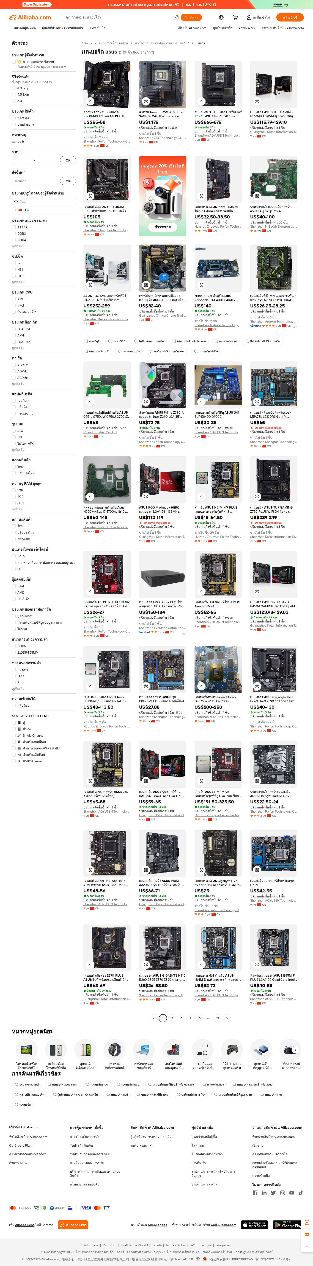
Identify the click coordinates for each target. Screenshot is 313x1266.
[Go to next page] (227, 1018)
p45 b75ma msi (29, 1084)
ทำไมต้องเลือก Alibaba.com (28, 1137)
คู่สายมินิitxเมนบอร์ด (31, 1094)
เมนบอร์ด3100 (99, 1084)
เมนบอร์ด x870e (208, 351)
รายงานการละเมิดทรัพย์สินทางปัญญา (213, 1173)
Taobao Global (175, 1245)
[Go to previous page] (154, 1018)
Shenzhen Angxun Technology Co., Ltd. (274, 321)
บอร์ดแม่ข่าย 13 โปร (193, 1094)
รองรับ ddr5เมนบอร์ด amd (169, 351)
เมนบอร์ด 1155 (274, 1094)
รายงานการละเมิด (204, 1184)
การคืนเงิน (199, 1163)
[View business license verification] (198, 1259)
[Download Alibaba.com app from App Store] (254, 1224)
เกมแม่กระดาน (228, 341)
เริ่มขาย (257, 1145)
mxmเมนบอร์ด (131, 351)
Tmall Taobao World (134, 1245)
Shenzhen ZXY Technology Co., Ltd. (163, 138)
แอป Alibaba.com (223, 1225)
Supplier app (157, 1225)
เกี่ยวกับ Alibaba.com (24, 1127)
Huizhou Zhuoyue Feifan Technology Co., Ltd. (218, 226)
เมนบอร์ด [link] (199, 43)
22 (218, 1018)
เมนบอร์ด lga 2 (130, 1084)
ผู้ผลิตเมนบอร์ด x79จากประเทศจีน (78, 1094)
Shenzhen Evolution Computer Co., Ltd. (163, 628)
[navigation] (44, 531)
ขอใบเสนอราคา (142, 1145)
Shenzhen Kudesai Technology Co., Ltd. (218, 325)
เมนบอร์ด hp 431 (99, 351)
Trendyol (205, 1245)
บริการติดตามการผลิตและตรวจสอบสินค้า (95, 1173)
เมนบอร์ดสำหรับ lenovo (191, 341)
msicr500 (119, 341)
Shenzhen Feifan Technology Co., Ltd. (107, 141)
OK (68, 160)
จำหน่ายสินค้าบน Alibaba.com (273, 1137)
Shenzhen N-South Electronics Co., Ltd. (274, 226)
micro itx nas (215, 1084)
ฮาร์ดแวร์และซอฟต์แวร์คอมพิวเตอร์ (160, 43)
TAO (192, 1245)
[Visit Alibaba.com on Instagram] (282, 1193)
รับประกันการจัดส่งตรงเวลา (89, 1154)
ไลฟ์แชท (198, 1145)
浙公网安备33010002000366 (231, 1259)
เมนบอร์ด (25, 1104)
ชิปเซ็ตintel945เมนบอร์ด (265, 341)
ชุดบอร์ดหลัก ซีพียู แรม (154, 1094)
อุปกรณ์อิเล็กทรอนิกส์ (113, 43)
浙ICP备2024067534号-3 (273, 1259)
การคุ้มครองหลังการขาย (87, 1163)
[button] (176, 17)
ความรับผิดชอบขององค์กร (27, 1154)
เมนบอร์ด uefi (119, 1094)
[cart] (236, 18)
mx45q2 (94, 341)
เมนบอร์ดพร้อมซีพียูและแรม (235, 1094)
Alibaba (87, 43)
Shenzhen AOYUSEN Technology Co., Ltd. (218, 135)
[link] (307, 1222)
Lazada (157, 1245)
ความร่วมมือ (261, 1175)
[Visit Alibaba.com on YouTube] (291, 1193)
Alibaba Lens (24, 1225)
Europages (223, 1245)
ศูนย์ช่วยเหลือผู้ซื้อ (204, 1137)
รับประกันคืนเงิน (81, 1145)
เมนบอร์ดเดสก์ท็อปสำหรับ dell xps (173, 1084)
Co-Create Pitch (21, 1145)
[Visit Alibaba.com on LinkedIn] (264, 1193)
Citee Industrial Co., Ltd (100, 432)
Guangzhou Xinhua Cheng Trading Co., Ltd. (163, 315)
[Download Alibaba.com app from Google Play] (288, 1224)
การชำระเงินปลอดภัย (85, 1137)
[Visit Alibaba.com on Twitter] (273, 1193)
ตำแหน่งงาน (18, 1163)
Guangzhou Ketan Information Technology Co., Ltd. (274, 132)
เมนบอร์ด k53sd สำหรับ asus (254, 1084)
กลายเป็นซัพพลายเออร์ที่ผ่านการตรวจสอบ (275, 1165)
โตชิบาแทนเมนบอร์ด (151, 341)
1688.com (109, 1245)
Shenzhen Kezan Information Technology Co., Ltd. (107, 319)
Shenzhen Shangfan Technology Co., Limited (107, 230)
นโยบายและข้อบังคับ (84, 1184)
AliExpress (91, 1245)
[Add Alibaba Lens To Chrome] (73, 1224)
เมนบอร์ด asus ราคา (64, 1084)
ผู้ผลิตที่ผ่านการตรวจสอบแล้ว (151, 1137)
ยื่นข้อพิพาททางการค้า (207, 1154)
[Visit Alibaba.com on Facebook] (255, 1193)
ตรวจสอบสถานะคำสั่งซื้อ (269, 1154)
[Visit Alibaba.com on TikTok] (301, 1193)
